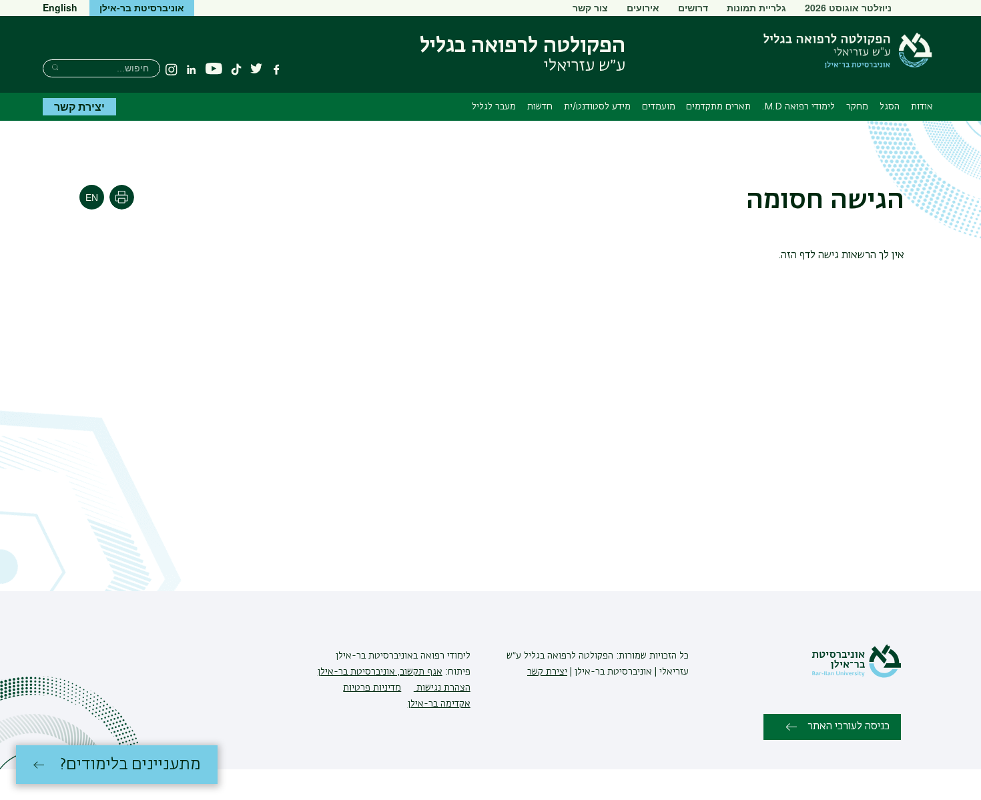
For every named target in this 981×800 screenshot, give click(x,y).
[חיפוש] (55, 67)
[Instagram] (172, 69)
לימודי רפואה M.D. (798, 106)
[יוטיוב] (214, 69)
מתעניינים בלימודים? (130, 765)
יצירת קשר (79, 106)
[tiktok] (236, 69)
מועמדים (658, 106)
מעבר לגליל (494, 106)
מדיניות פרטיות (372, 688)
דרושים (693, 7)
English (60, 7)
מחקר (857, 106)
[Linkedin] (192, 69)
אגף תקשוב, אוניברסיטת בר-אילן (380, 672)
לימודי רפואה (444, 656)
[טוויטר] (256, 69)
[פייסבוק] (276, 69)
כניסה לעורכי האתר (848, 726)
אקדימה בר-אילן (439, 704)
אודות (922, 106)
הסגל (890, 106)
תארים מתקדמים (718, 106)
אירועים (643, 7)
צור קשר (590, 7)
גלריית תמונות (756, 7)
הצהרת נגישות (442, 688)
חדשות (540, 106)
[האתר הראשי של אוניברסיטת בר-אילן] (856, 675)
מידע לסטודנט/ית (597, 106)
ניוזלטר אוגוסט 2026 (848, 7)
